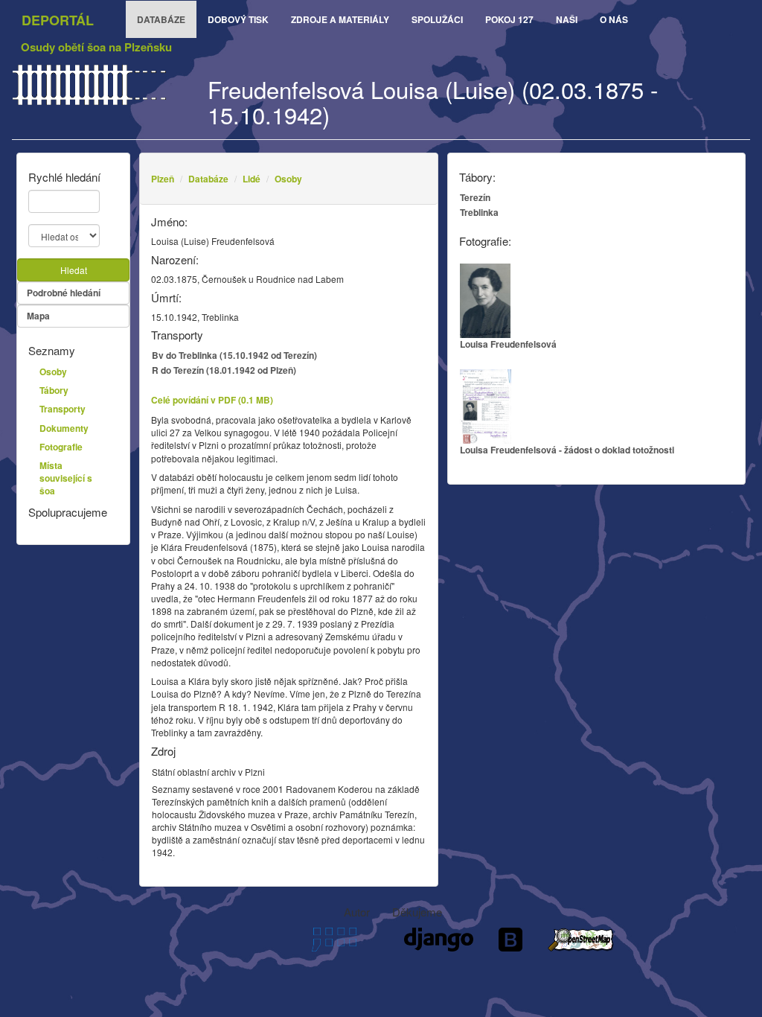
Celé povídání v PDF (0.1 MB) (212, 400)
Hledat (73, 270)
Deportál (58, 20)
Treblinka (479, 212)
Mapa (38, 315)
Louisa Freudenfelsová (508, 344)
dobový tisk (238, 19)
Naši (566, 19)
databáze (161, 19)
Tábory (53, 390)
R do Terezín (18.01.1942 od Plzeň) (224, 370)
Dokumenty (64, 428)
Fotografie (61, 446)
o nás (614, 19)
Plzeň (162, 178)
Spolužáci (437, 19)
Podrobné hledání (63, 292)
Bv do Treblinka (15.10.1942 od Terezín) (234, 355)
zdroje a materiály (340, 19)
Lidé (251, 178)
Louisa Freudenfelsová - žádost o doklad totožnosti (567, 449)
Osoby (288, 178)
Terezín (475, 197)
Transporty (62, 408)
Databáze (208, 178)
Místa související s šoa (65, 478)
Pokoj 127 (509, 19)
